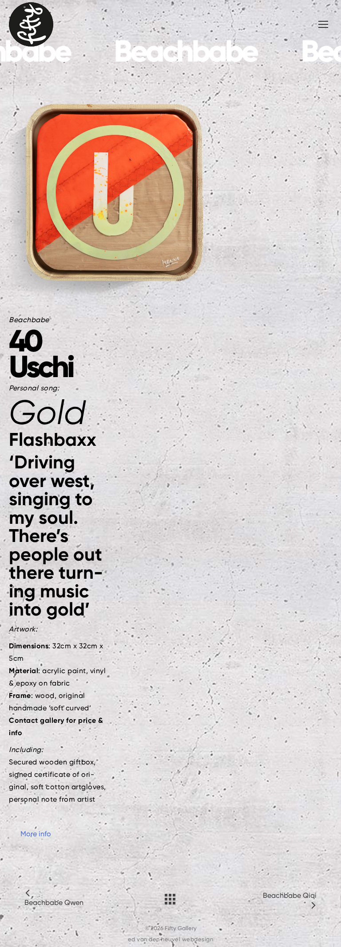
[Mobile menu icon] (323, 24)
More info (35, 834)
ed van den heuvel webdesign (171, 939)
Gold (47, 412)
